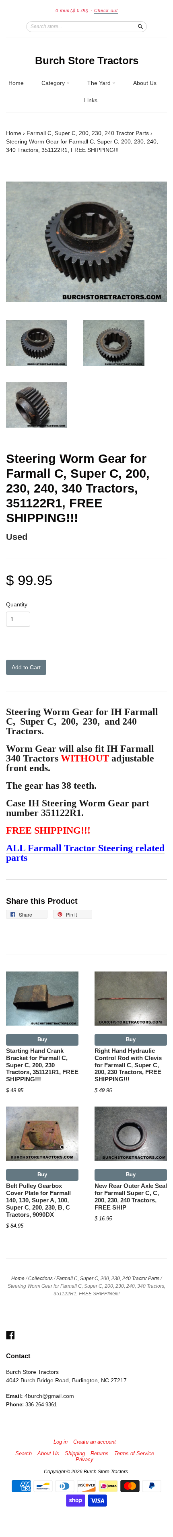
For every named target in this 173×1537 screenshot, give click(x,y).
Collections (40, 1278)
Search (23, 1453)
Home (16, 83)
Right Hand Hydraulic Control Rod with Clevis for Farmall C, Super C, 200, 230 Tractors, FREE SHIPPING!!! (128, 1065)
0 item (72, 10)
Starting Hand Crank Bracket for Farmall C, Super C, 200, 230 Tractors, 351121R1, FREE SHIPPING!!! (42, 1065)
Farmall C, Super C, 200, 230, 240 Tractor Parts (88, 133)
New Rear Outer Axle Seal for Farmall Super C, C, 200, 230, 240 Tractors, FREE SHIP (131, 1196)
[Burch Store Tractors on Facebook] (10, 1335)
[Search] (140, 26)
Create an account (94, 1442)
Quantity (16, 604)
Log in (61, 1442)
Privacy (84, 1459)
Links (90, 100)
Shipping (75, 1453)
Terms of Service (134, 1453)
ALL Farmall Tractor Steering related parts (85, 853)
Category (53, 83)
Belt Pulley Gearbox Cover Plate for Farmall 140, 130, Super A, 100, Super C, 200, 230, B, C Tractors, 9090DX (38, 1200)
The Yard (99, 83)
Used (16, 537)
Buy (42, 1039)
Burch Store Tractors (86, 61)
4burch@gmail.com (49, 1396)
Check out (106, 10)
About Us (145, 83)
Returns (100, 1453)
